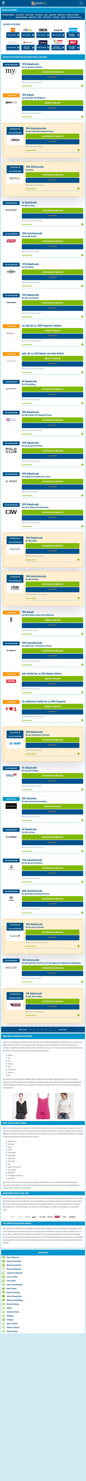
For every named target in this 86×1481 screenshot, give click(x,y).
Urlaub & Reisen (12, 1331)
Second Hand (47, 17)
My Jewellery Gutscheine (32, 82)
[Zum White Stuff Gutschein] (11, 967)
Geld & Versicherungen (14, 1284)
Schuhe (39, 17)
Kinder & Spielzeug (13, 1292)
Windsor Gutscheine (31, 817)
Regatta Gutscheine (34, 185)
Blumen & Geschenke (14, 1265)
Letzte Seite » (63, 1029)
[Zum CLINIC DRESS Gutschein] (11, 419)
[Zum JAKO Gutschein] (15, 743)
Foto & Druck (11, 1280)
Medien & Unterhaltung (15, 1300)
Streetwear (55, 17)
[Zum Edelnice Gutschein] (15, 549)
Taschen (63, 17)
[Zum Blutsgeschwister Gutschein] (11, 709)
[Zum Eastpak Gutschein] (11, 271)
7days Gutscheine (34, 146)
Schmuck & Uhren (13, 1312)
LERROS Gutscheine (30, 909)
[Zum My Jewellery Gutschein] (11, 71)
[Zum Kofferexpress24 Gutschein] (11, 361)
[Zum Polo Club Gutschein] (11, 450)
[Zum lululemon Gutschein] (11, 650)
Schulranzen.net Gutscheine (36, 942)
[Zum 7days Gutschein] (15, 140)
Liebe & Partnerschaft (14, 1296)
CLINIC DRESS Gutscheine (32, 430)
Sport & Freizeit (12, 1323)
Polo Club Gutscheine (31, 461)
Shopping (10, 1316)
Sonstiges (10, 1319)
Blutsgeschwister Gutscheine (33, 717)
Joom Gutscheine (30, 492)
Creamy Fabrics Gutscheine (36, 594)
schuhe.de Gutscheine (31, 341)
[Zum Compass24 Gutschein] (11, 775)
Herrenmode (39, 15)
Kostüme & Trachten (72, 15)
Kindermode (61, 15)
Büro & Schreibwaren (14, 1269)
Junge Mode (52, 15)
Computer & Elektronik (15, 1273)
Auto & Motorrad (13, 1257)
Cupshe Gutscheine (30, 878)
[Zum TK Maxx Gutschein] (11, 681)
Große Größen (29, 15)
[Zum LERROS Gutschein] (11, 898)
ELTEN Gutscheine (30, 251)
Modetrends (32, 17)
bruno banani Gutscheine (32, 221)
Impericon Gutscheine (35, 1012)
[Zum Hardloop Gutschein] (11, 389)
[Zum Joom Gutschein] (11, 481)
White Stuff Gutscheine (31, 978)
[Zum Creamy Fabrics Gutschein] (15, 588)
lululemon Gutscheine (31, 661)
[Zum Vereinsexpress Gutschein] (11, 837)
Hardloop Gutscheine (31, 399)
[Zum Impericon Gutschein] (15, 1005)
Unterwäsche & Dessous (74, 17)
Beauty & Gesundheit (14, 1261)
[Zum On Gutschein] (11, 619)
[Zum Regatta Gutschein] (15, 178)
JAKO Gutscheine (34, 750)
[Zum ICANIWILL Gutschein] (11, 512)
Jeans (45, 15)
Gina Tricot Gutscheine (31, 113)
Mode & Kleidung (13, 1304)
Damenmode (20, 15)
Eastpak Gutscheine (30, 282)
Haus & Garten (12, 1288)
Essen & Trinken (12, 1277)
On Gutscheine (29, 630)
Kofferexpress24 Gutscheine (32, 369)
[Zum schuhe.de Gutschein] (11, 333)
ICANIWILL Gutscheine (31, 523)
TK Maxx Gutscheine (30, 689)
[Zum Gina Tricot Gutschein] (11, 102)
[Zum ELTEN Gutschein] (11, 241)
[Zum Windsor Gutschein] (11, 806)
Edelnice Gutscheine (34, 556)
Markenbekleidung (21, 17)
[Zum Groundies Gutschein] (11, 302)
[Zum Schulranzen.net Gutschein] (15, 936)
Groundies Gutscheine (31, 313)
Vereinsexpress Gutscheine (32, 847)
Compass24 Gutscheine (31, 786)
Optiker (9, 1308)
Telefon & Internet (13, 1327)
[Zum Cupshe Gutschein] (11, 867)
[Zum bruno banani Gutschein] (11, 210)
